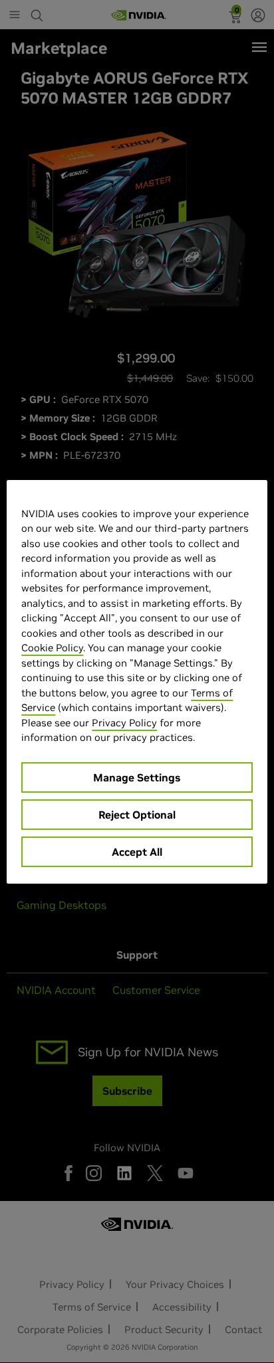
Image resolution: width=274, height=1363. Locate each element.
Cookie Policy (52, 647)
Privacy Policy (124, 722)
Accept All (137, 851)
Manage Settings (136, 777)
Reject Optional (137, 814)
